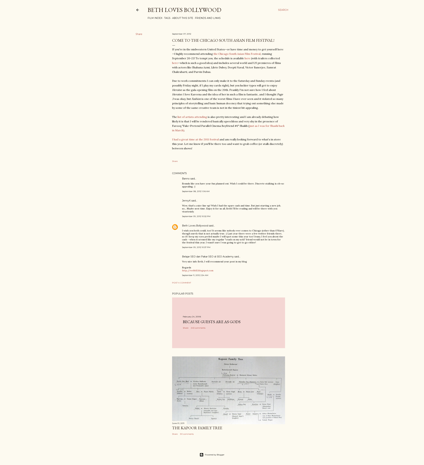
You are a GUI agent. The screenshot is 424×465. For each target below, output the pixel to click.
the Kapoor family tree (197, 427)
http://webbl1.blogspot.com (197, 270)
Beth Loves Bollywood (184, 10)
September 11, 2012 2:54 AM (195, 275)
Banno (186, 178)
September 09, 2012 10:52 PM (196, 216)
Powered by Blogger (214, 454)
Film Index (155, 18)
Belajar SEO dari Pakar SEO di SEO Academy (208, 256)
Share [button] (139, 34)
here (247, 58)
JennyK (186, 200)
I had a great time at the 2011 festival (195, 139)
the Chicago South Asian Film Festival (237, 53)
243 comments (198, 328)
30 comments (187, 434)
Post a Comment (181, 282)
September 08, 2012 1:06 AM (196, 191)
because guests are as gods (211, 321)
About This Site (182, 18)
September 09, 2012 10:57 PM (196, 247)
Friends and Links (208, 18)
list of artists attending (192, 117)
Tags (167, 18)
